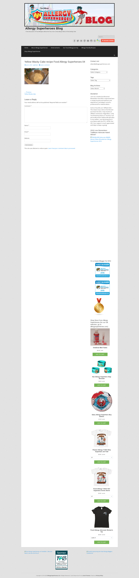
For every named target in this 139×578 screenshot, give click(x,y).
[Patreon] (108, 42)
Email (26, 132)
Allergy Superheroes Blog (44, 28)
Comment (28, 106)
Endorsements (55, 48)
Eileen (36, 65)
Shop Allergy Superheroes (32, 51)
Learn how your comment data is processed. (61, 148)
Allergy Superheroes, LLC (53, 575)
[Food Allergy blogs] (99, 315)
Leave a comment (45, 65)
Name (26, 125)
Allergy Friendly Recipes (88, 48)
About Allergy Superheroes (39, 48)
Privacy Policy (99, 575)
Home (26, 48)
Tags (92, 77)
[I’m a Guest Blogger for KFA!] (102, 270)
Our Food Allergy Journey (70, 48)
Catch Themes (86, 575)
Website (26, 138)
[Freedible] (98, 42)
